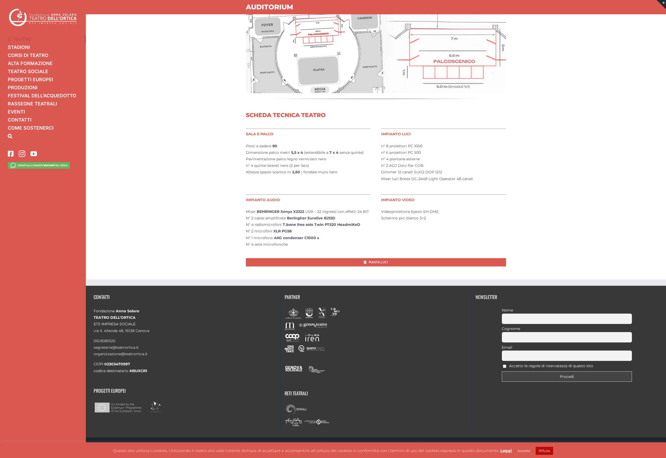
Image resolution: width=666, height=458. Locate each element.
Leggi (506, 450)
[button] (43, 136)
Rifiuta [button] (544, 451)
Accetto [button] (523, 451)
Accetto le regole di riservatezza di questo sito (550, 366)
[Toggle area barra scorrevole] (661, 4)
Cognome (511, 328)
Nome (507, 310)
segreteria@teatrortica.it (116, 347)
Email (507, 347)
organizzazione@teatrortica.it (121, 354)
